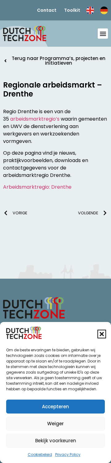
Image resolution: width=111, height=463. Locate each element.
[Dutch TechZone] (24, 33)
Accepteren (55, 406)
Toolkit (72, 10)
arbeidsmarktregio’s (35, 118)
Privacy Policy (67, 454)
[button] (102, 334)
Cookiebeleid (40, 454)
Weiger (55, 423)
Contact (46, 10)
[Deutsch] (104, 10)
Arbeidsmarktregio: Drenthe (37, 187)
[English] (90, 10)
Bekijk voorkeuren (55, 440)
